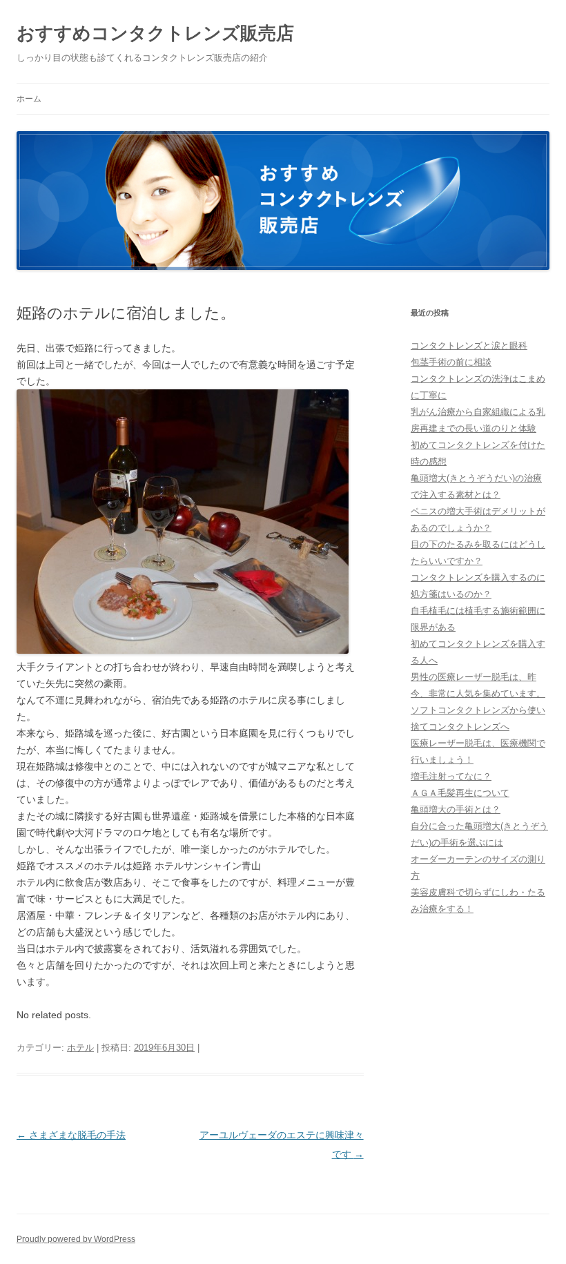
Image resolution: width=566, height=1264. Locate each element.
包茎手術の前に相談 (451, 362)
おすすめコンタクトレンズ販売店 (155, 33)
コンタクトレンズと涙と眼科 (469, 345)
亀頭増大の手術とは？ (455, 809)
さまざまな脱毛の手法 (71, 1134)
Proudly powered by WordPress (76, 1239)
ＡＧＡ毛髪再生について (460, 793)
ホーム (29, 99)
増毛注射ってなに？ (451, 776)
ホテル (80, 1047)
